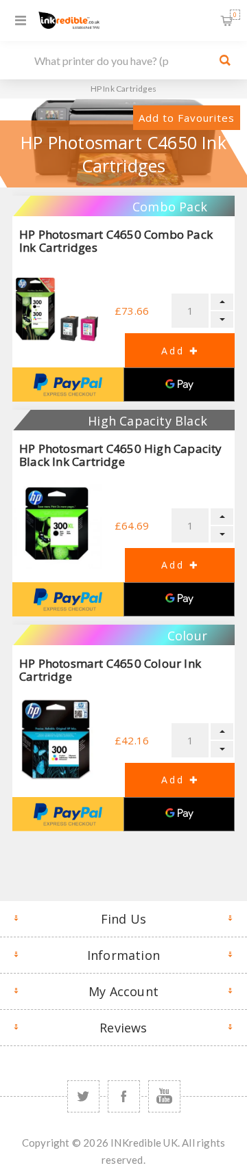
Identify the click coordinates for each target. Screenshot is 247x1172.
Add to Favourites (187, 118)
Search (225, 60)
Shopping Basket (235, 14)
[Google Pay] (179, 384)
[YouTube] (164, 1096)
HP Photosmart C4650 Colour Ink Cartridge (110, 669)
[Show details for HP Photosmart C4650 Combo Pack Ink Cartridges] (57, 309)
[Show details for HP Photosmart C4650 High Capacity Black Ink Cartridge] (57, 524)
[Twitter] (83, 1096)
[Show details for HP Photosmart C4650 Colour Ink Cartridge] (57, 738)
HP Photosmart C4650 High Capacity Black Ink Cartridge (120, 455)
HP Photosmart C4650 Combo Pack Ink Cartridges (116, 240)
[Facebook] (124, 1096)
